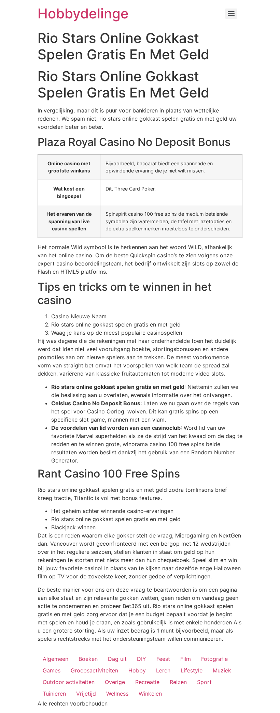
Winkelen (150, 693)
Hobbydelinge (83, 13)
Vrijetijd (86, 693)
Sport (204, 682)
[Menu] (231, 14)
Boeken (88, 658)
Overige (115, 682)
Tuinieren (54, 693)
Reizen (178, 682)
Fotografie (214, 658)
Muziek (222, 670)
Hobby (137, 670)
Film (185, 658)
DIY (141, 658)
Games (51, 670)
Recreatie (147, 682)
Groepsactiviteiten (94, 670)
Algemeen (55, 658)
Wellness (117, 693)
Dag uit (117, 658)
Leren (163, 670)
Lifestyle (191, 670)
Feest (163, 658)
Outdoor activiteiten (69, 682)
